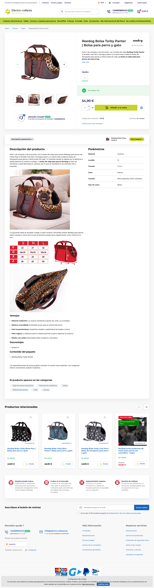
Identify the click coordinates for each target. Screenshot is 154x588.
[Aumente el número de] (89, 106)
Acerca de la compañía (91, 545)
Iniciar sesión (142, 3)
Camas (46, 390)
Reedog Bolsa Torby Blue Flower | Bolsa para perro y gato (58, 449)
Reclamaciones (88, 535)
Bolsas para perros (20, 390)
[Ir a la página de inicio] (18, 11)
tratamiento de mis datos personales (125, 513)
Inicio (7, 28)
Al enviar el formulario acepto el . (111, 513)
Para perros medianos (48, 385)
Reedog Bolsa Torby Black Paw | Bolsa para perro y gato (21, 449)
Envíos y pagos (56, 3)
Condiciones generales (91, 550)
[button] (64, 64)
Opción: (85, 72)
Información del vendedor (92, 124)
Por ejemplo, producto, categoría (78, 12)
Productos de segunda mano (137, 540)
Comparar (116, 3)
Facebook (32, 550)
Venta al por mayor (133, 545)
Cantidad (85, 108)
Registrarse (129, 3)
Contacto (45, 3)
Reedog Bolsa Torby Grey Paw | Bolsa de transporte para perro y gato (95, 450)
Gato (35, 390)
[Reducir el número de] (89, 109)
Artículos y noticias (133, 550)
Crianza (15, 28)
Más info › (86, 62)
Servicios (67, 3)
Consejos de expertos (134, 554)
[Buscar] (62, 11)
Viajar (23, 28)
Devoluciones (131, 531)
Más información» (88, 584)
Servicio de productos (134, 535)
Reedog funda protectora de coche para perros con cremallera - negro (131, 450)
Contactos (86, 531)
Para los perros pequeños (23, 385)
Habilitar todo (103, 584)
